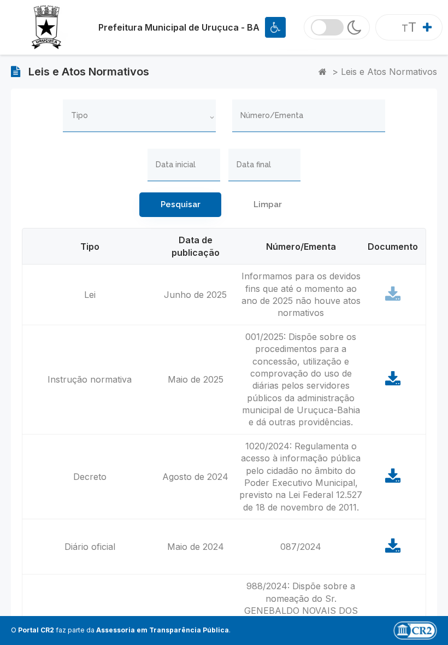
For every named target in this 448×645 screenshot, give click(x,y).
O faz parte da (120, 630)
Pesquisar (181, 204)
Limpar (268, 204)
